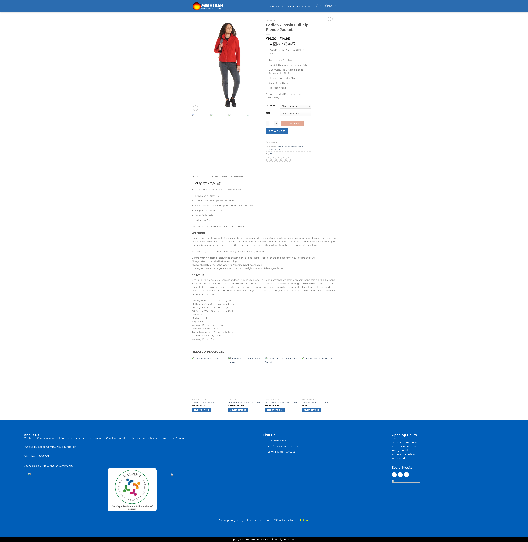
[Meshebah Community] (211, 6)
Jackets (270, 20)
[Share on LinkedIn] (288, 159)
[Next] (257, 64)
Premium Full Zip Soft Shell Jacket (245, 402)
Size (268, 113)
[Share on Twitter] (273, 159)
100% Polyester (283, 146)
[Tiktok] (406, 474)
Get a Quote (277, 131)
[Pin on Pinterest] (283, 159)
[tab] (198, 176)
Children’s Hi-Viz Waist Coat (315, 402)
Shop (288, 6)
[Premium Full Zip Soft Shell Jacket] (245, 377)
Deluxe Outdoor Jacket (203, 402)
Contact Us (308, 6)
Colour (270, 106)
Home (271, 6)
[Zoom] (195, 108)
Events (296, 6)
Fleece (294, 146)
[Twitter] (400, 474)
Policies (304, 520)
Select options (201, 410)
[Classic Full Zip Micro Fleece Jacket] (282, 377)
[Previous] (196, 64)
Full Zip (300, 146)
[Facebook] (394, 474)
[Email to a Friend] (278, 159)
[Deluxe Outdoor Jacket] (209, 377)
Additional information (219, 176)
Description (198, 176)
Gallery (280, 6)
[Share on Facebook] (268, 159)
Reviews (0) (239, 176)
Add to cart (292, 123)
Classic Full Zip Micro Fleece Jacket (282, 402)
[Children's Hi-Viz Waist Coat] (319, 377)
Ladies (277, 149)
